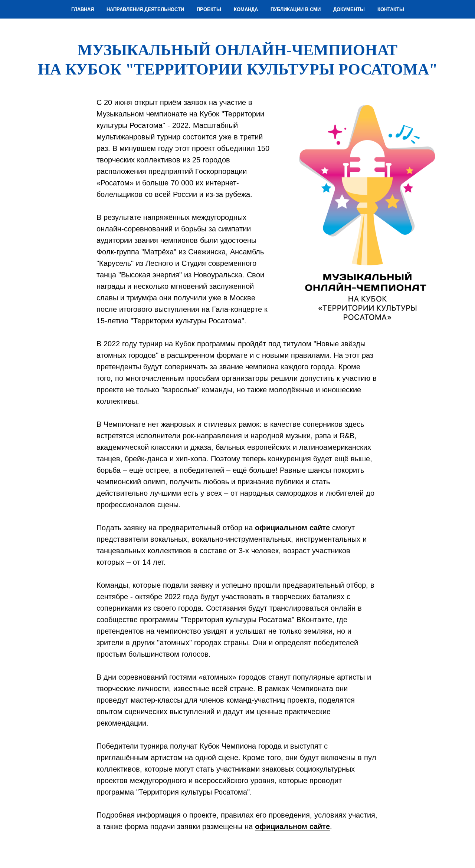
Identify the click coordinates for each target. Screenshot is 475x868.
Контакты (390, 9)
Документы (349, 9)
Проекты (209, 9)
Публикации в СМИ (296, 9)
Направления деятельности (145, 9)
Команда (246, 9)
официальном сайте (292, 528)
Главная (82, 9)
